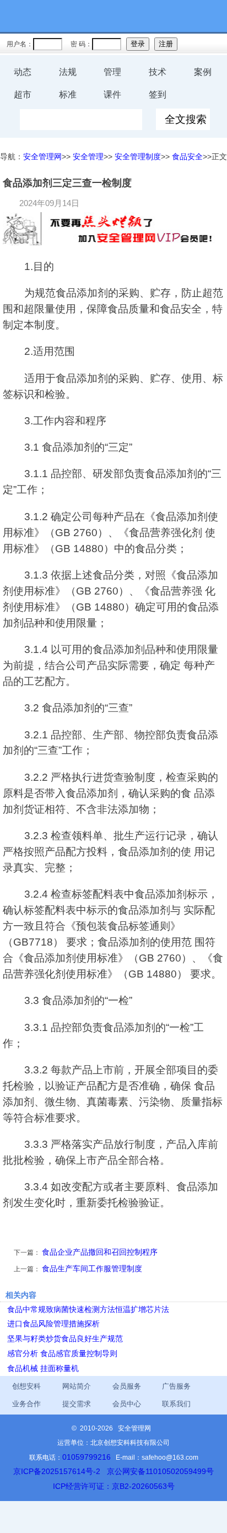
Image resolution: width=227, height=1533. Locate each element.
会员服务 (126, 1386)
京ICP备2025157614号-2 (56, 1471)
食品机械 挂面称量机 (43, 1368)
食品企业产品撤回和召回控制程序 (100, 1252)
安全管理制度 (138, 156)
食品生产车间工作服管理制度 (92, 1268)
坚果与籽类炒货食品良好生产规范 (65, 1338)
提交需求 (76, 1404)
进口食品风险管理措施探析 (53, 1323)
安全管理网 (42, 156)
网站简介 (76, 1386)
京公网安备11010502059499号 (160, 1471)
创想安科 (26, 1386)
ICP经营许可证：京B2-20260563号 (114, 1486)
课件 (112, 94)
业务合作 (26, 1404)
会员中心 (126, 1404)
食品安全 (187, 156)
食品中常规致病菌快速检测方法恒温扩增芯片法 (88, 1309)
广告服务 (176, 1386)
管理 (112, 72)
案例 (203, 72)
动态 (22, 72)
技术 (157, 72)
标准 (68, 94)
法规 (68, 72)
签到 (157, 94)
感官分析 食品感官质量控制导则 (62, 1353)
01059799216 (86, 1457)
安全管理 (88, 156)
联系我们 (176, 1404)
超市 (22, 94)
